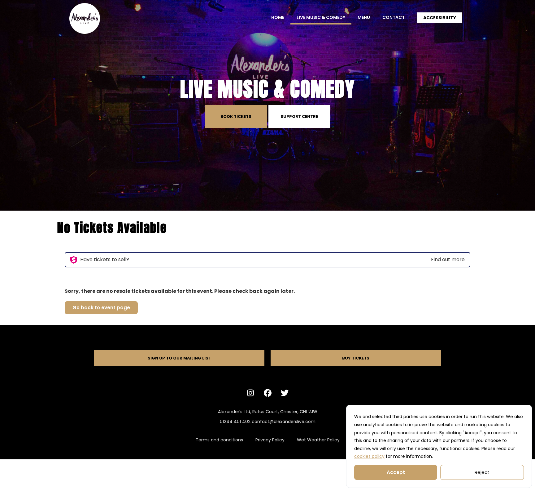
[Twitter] (284, 392)
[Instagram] (250, 392)
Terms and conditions (219, 440)
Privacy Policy (270, 440)
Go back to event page (101, 307)
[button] (439, 17)
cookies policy (369, 456)
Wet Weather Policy (318, 440)
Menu (364, 17)
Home (277, 17)
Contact (393, 17)
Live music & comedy (321, 17)
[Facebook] (267, 392)
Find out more (448, 259)
